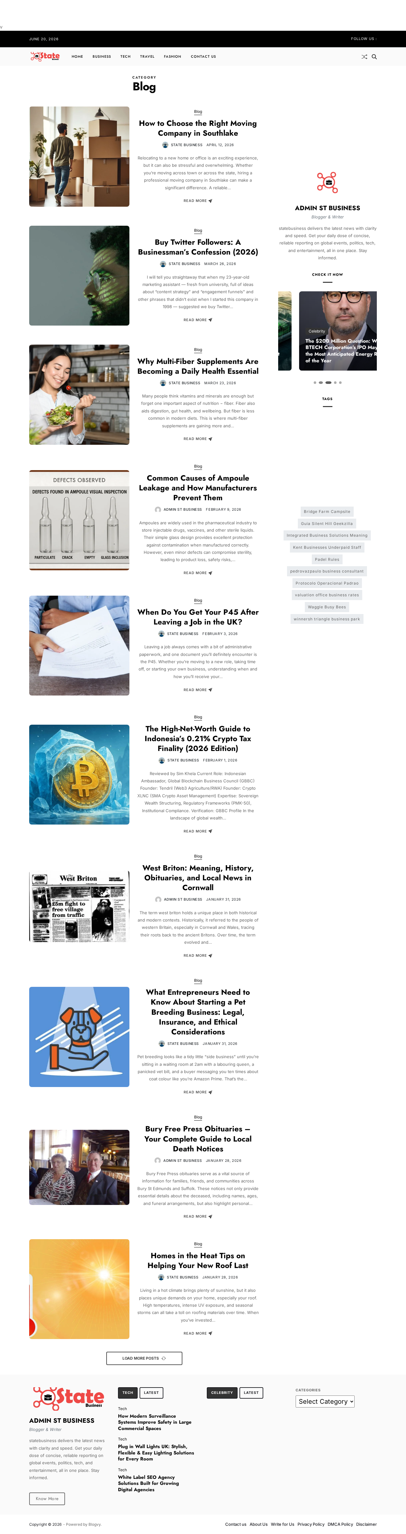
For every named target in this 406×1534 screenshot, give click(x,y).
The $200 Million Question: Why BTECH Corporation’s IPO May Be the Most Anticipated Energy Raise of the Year (325, 350)
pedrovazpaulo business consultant (327, 571)
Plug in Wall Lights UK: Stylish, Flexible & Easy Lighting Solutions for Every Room (156, 1452)
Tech (126, 56)
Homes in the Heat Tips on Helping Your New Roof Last (197, 1260)
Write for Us (282, 1524)
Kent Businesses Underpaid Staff (327, 547)
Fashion (172, 56)
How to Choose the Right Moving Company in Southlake (198, 128)
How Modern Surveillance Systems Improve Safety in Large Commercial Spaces (155, 1422)
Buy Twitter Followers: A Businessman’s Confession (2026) (198, 246)
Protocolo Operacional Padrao (327, 583)
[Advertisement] (157, 14)
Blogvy (94, 1524)
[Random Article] (364, 57)
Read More (195, 201)
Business (102, 56)
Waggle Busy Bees (327, 607)
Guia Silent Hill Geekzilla (327, 523)
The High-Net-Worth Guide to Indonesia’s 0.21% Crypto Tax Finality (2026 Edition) (198, 738)
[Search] (374, 56)
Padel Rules (327, 559)
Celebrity (296, 331)
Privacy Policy (311, 1524)
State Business (186, 145)
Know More (47, 1498)
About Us (259, 1524)
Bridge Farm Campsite (327, 511)
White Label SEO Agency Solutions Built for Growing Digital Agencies (148, 1483)
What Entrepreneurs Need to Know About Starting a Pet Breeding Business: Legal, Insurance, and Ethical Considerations (198, 1012)
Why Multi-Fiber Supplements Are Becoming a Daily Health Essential (198, 366)
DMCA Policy (340, 1524)
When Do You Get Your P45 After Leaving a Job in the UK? (198, 616)
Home (77, 56)
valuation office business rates (327, 594)
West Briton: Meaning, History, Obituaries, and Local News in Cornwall (198, 877)
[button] (315, 382)
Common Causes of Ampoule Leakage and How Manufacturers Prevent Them (198, 487)
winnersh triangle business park (327, 619)
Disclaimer (366, 1524)
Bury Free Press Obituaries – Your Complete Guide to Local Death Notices (198, 1138)
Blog (198, 111)
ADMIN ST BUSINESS (183, 509)
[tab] (128, 1393)
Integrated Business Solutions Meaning (327, 535)
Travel (147, 56)
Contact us (203, 56)
